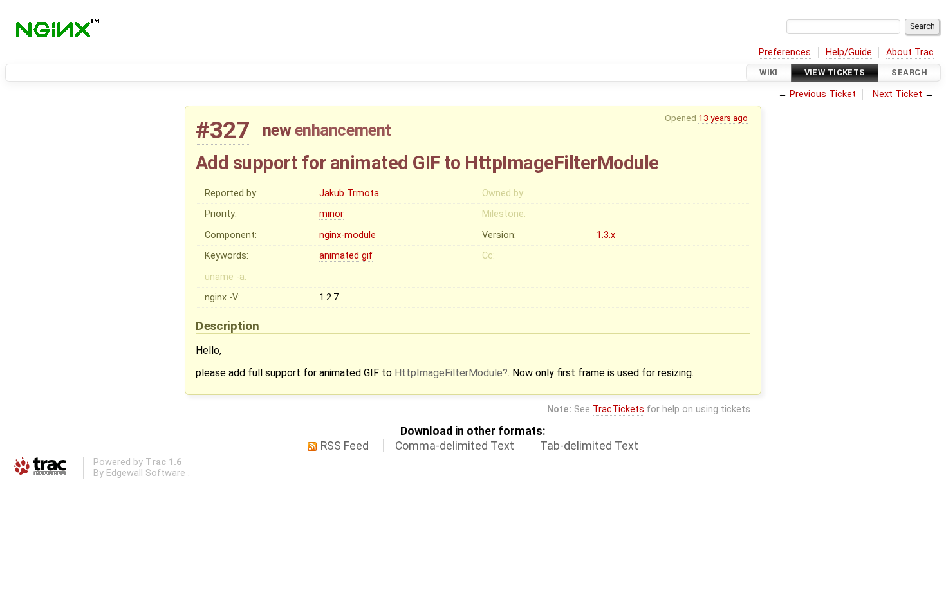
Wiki (768, 72)
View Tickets (835, 72)
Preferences (785, 52)
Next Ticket (897, 94)
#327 (222, 130)
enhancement (343, 130)
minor (331, 213)
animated (339, 255)
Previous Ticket (823, 94)
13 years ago (723, 118)
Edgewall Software (145, 473)
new (277, 130)
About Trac (910, 52)
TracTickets (618, 409)
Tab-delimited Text (589, 445)
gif (367, 255)
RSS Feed (344, 445)
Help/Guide (849, 52)
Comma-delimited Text (454, 445)
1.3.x (606, 235)
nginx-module (347, 235)
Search (909, 72)
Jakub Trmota (349, 193)
